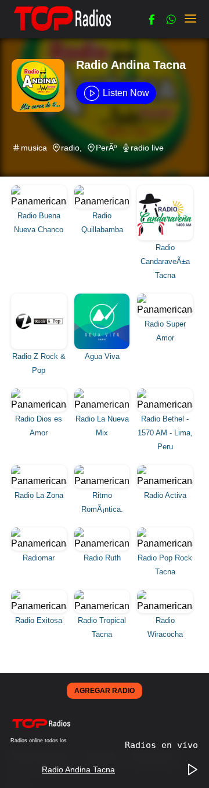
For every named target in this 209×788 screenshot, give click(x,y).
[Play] (192, 770)
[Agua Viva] (103, 297)
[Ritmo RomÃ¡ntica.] (103, 469)
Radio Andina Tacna (131, 64)
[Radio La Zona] (40, 469)
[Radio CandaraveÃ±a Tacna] (165, 189)
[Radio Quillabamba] (103, 189)
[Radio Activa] (165, 469)
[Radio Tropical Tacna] (103, 594)
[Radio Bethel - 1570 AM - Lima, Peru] (165, 392)
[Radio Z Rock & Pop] (40, 297)
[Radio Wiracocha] (165, 594)
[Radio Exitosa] (40, 594)
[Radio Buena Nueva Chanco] (40, 189)
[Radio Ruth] (103, 531)
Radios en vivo (161, 745)
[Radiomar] (40, 531)
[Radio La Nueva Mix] (103, 392)
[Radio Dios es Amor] (40, 392)
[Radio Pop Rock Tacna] (165, 531)
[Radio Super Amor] (165, 297)
